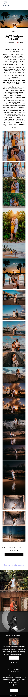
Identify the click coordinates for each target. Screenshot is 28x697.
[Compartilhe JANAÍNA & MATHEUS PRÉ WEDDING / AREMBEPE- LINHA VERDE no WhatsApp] (12, 550)
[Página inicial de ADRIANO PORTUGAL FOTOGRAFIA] (5, 4)
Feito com (14, 695)
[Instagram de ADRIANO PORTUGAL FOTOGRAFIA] (13, 685)
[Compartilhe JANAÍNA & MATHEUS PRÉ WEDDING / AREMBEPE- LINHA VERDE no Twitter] (15, 550)
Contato (14, 690)
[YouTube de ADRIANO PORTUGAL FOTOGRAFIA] (16, 685)
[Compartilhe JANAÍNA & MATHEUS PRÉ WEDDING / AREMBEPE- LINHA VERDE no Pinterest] (17, 550)
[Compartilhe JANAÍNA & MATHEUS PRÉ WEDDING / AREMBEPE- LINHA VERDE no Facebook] (10, 550)
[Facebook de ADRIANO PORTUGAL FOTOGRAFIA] (11, 685)
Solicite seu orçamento (14, 554)
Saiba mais (14, 657)
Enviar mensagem (15, 675)
